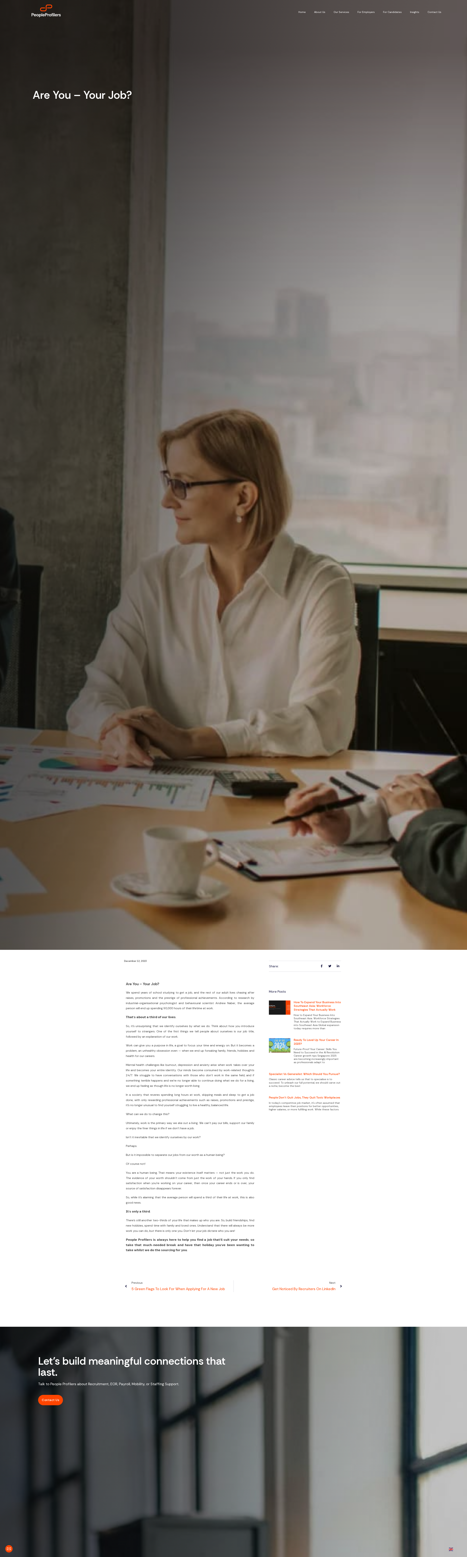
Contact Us (434, 12)
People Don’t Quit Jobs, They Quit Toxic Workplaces (304, 1097)
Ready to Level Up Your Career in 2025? (316, 1042)
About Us (319, 12)
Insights (414, 12)
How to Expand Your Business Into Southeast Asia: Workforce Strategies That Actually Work (317, 1006)
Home (302, 12)
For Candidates (392, 12)
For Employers (366, 12)
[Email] (9, 1548)
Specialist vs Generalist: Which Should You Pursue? (304, 1074)
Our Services (341, 12)
